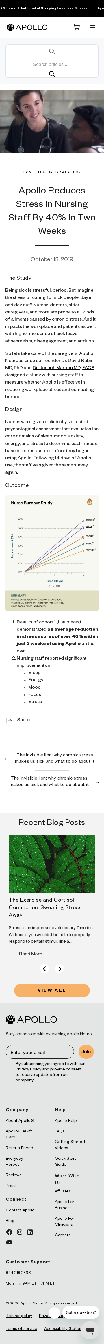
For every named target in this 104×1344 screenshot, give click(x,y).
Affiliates (63, 1191)
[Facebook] (9, 1232)
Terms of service (21, 1329)
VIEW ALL (52, 991)
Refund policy (19, 1316)
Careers (62, 1235)
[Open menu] (92, 27)
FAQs (59, 1131)
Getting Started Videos (70, 1145)
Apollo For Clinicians (64, 1222)
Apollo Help (66, 1121)
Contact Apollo (20, 1210)
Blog (10, 1221)
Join (86, 1051)
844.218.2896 (18, 1273)
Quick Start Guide (65, 1162)
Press (11, 1186)
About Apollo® (20, 1121)
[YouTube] (9, 1242)
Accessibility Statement (66, 1329)
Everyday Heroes (14, 1162)
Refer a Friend (19, 1148)
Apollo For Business (64, 1205)
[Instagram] (19, 1232)
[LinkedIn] (30, 1232)
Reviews (13, 1175)
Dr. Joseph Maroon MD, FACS (63, 368)
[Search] (52, 74)
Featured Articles (58, 173)
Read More (30, 954)
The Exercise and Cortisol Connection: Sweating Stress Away (45, 908)
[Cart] (76, 27)
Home (28, 173)
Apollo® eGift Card (19, 1134)
